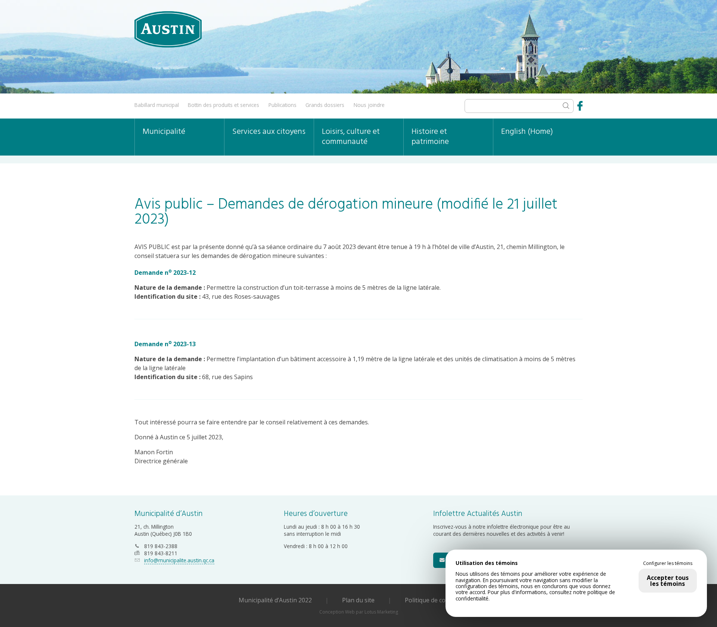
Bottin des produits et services (223, 104)
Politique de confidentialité (442, 600)
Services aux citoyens (268, 131)
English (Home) (527, 131)
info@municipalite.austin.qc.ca (179, 560)
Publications (283, 104)
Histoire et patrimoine (430, 136)
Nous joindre (369, 104)
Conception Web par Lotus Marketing (358, 612)
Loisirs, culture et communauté (351, 136)
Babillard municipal (156, 104)
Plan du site (358, 600)
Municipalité (164, 131)
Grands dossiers (324, 104)
